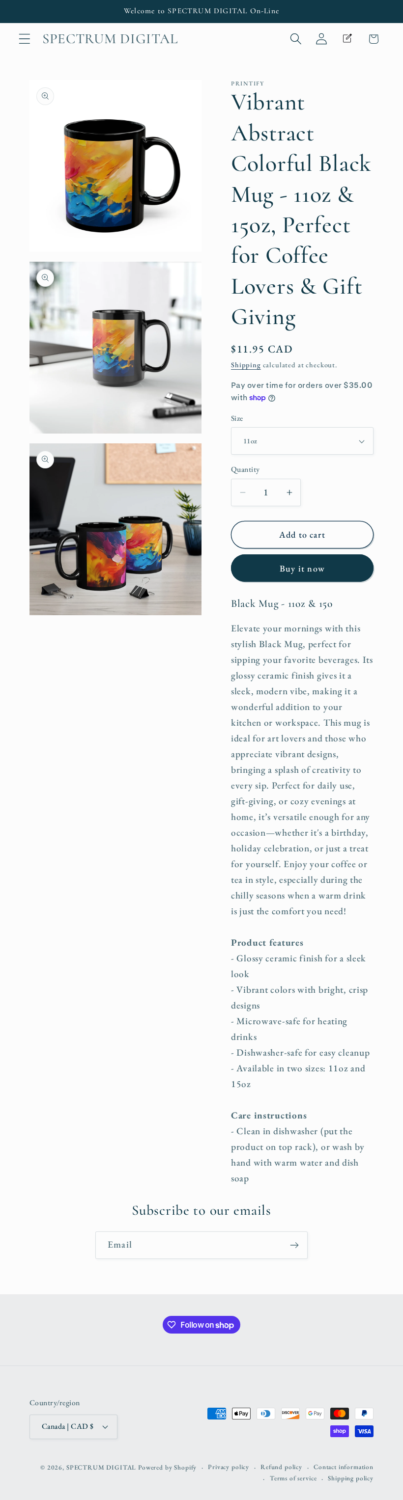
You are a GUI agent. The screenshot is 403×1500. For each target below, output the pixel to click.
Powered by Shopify (167, 1467)
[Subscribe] (294, 1245)
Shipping (246, 364)
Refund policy (281, 1467)
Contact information (344, 1467)
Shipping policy (351, 1478)
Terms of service (293, 1478)
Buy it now (302, 568)
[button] (25, 39)
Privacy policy (228, 1467)
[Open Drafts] (347, 39)
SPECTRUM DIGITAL (101, 1467)
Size (237, 418)
